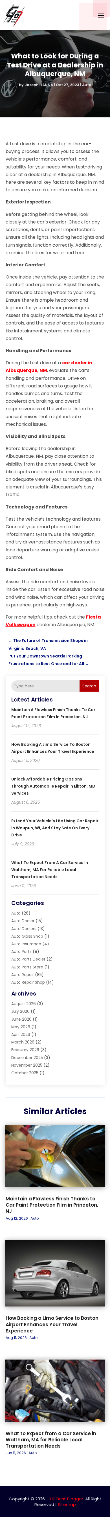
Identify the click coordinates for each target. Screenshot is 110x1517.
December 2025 (27, 1057)
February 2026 (25, 1050)
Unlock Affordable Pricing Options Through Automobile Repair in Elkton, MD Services (53, 786)
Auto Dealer (22, 921)
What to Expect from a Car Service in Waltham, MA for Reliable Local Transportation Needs (49, 870)
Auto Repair (22, 974)
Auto (86, 84)
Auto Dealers (23, 928)
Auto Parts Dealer (28, 959)
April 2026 (20, 1034)
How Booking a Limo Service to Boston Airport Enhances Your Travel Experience (52, 1324)
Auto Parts (21, 951)
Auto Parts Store (27, 967)
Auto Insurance (26, 944)
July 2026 (20, 1011)
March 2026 (22, 1042)
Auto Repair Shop (28, 982)
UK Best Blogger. (67, 1499)
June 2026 (21, 1019)
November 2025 (26, 1065)
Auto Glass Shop (27, 936)
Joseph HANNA (39, 84)
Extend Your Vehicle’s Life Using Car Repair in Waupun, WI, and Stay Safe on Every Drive (54, 828)
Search (89, 686)
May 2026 (20, 1027)
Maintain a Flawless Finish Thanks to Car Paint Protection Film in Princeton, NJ (52, 1205)
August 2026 (23, 1004)
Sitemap (67, 1504)
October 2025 (24, 1073)
